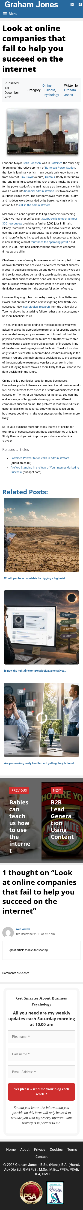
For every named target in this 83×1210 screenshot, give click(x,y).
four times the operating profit (49, 242)
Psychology (50, 95)
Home (11, 1150)
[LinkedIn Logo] (72, 4)
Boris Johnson (32, 163)
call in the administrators (34, 205)
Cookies (56, 1150)
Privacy (39, 1150)
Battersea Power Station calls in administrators (40, 458)
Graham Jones (31, 4)
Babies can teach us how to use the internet (19, 826)
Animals (49, 177)
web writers (23, 929)
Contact (42, 1157)
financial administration (39, 191)
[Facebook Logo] (80, 4)
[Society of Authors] (55, 1203)
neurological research (36, 306)
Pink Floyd (26, 177)
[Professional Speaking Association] (32, 1203)
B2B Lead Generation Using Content (62, 819)
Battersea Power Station (60, 167)
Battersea (56, 163)
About (25, 1150)
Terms (72, 1150)
